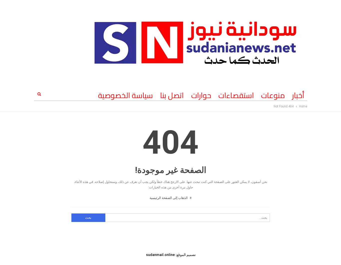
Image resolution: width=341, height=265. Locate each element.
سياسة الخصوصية (125, 95)
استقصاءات (236, 95)
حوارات (201, 95)
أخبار (298, 95)
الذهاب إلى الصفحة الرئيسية (169, 198)
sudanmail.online (160, 255)
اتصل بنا (172, 95)
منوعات (273, 95)
